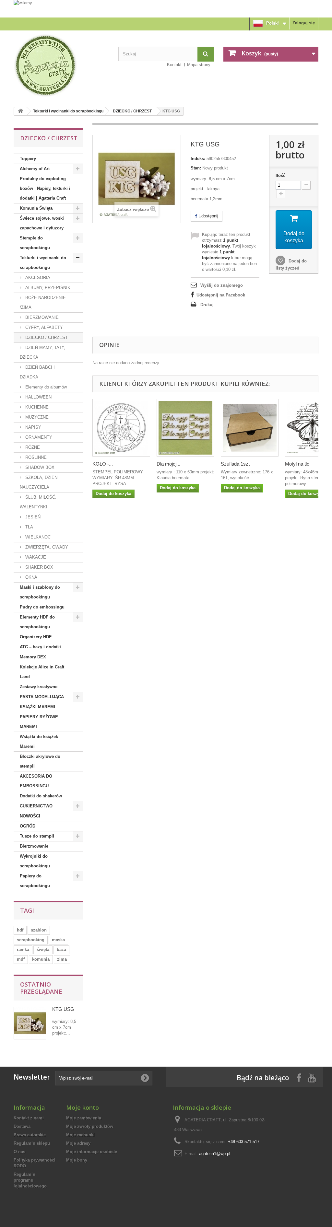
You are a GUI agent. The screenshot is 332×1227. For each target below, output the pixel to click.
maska (58, 939)
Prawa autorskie (30, 1134)
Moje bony (76, 1160)
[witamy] (166, 8)
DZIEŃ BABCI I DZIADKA (37, 372)
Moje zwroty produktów (89, 1126)
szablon (39, 930)
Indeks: (198, 158)
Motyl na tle (297, 464)
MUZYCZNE (36, 417)
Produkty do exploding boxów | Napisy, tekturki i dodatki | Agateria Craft (45, 188)
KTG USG (63, 1009)
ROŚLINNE (35, 457)
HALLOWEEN (38, 397)
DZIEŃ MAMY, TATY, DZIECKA (42, 352)
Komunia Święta (36, 208)
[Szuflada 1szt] (250, 428)
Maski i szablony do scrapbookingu (40, 592)
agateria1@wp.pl (214, 1153)
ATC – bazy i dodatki (40, 646)
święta (43, 949)
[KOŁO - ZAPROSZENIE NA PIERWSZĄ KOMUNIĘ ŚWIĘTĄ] (121, 428)
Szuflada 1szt (235, 464)
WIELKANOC (37, 537)
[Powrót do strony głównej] (20, 111)
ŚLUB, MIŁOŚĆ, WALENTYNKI (38, 502)
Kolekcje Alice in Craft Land (42, 672)
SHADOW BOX (39, 467)
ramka (23, 949)
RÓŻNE (32, 447)
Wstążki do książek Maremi (39, 741)
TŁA (28, 527)
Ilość (280, 175)
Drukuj (207, 304)
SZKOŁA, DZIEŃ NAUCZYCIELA (38, 482)
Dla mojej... (168, 464)
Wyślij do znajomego (221, 285)
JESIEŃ (32, 517)
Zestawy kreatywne (38, 686)
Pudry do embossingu (42, 607)
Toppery (28, 158)
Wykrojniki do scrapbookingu (35, 861)
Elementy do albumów (45, 387)
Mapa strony (198, 64)
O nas (19, 1151)
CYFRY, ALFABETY (43, 327)
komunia (41, 959)
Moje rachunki (80, 1134)
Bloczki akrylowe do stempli (40, 761)
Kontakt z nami (29, 1118)
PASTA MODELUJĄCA (42, 696)
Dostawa (22, 1126)
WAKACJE (35, 557)
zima (62, 959)
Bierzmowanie (34, 846)
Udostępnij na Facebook (220, 295)
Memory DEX (33, 656)
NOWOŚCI (30, 816)
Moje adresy (78, 1143)
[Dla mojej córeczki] (185, 428)
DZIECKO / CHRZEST (132, 111)
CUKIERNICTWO (36, 806)
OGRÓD (27, 826)
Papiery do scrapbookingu (35, 881)
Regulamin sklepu (32, 1143)
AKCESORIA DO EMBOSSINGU (36, 781)
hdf (20, 930)
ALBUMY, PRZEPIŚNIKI (48, 287)
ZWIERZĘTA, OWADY (46, 547)
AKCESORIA (37, 277)
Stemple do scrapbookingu (35, 243)
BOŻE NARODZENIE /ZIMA (43, 302)
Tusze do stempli (37, 836)
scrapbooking (30, 939)
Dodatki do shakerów (41, 795)
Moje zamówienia (83, 1118)
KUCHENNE (36, 407)
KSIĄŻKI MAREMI (37, 706)
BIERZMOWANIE (41, 317)
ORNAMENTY (38, 437)
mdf (21, 959)
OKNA (30, 577)
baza (61, 949)
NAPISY (32, 427)
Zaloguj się (303, 22)
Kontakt (174, 64)
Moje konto (82, 1107)
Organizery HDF (36, 636)
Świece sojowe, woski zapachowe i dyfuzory (42, 223)
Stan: (196, 168)
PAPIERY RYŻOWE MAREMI (39, 721)
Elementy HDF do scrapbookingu (37, 622)
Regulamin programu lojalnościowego (30, 1180)
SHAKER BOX (38, 567)
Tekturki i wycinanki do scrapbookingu (68, 111)
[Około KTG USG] (30, 1023)
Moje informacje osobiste (91, 1151)
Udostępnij (207, 216)
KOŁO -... (102, 464)
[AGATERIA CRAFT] (61, 65)
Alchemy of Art (35, 168)
